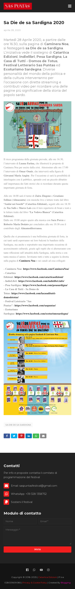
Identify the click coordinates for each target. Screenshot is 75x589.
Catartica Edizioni (48, 577)
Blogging (66, 582)
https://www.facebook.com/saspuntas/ (35, 305)
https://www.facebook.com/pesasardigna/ (45, 285)
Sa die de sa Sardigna (18, 425)
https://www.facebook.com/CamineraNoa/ (46, 269)
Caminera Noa (27, 261)
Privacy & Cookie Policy (35, 582)
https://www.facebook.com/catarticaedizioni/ (39, 277)
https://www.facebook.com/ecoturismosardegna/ (42, 313)
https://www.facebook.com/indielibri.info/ (41, 281)
